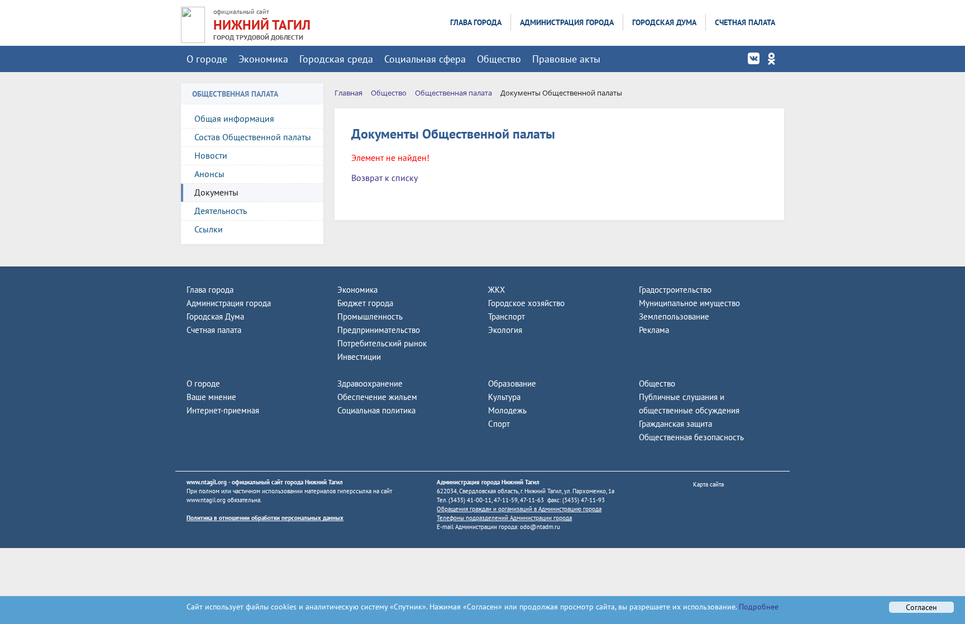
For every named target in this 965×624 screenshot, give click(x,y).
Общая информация (234, 118)
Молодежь (507, 410)
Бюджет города (365, 303)
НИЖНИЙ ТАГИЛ (261, 25)
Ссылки (208, 229)
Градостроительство (675, 289)
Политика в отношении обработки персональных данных (265, 518)
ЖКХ (496, 289)
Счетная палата (745, 22)
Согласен (921, 607)
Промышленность (370, 316)
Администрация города (567, 22)
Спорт (499, 423)
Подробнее (757, 607)
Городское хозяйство (526, 303)
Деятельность (220, 210)
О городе (207, 59)
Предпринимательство (378, 330)
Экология (505, 330)
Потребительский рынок (382, 343)
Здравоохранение (370, 383)
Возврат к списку (384, 177)
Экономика (263, 59)
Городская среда (336, 59)
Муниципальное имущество (689, 303)
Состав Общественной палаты (252, 136)
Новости (210, 155)
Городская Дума (664, 22)
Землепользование (674, 316)
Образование (512, 383)
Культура (504, 397)
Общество (499, 59)
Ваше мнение (211, 397)
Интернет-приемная (223, 410)
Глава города (475, 22)
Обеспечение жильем (377, 397)
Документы (216, 192)
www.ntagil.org (207, 482)
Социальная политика (376, 410)
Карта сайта (708, 484)
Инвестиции (359, 356)
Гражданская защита (675, 423)
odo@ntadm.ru (540, 527)
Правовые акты (566, 59)
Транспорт (506, 316)
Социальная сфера (425, 59)
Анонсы (209, 173)
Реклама (654, 330)
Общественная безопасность (691, 437)
